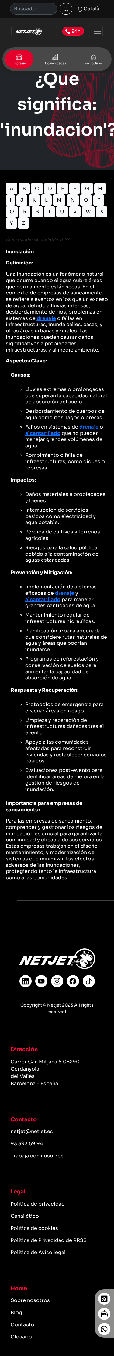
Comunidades (55, 63)
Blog (16, 1312)
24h (75, 31)
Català (90, 8)
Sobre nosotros (30, 1300)
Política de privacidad (38, 1204)
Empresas (19, 63)
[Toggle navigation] (96, 31)
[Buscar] (66, 9)
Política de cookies (34, 1228)
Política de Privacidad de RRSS (49, 1240)
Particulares (93, 63)
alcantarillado (42, 433)
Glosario (21, 1337)
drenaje (46, 318)
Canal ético (25, 1216)
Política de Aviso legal (38, 1252)
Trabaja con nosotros (37, 1155)
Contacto (22, 1324)
